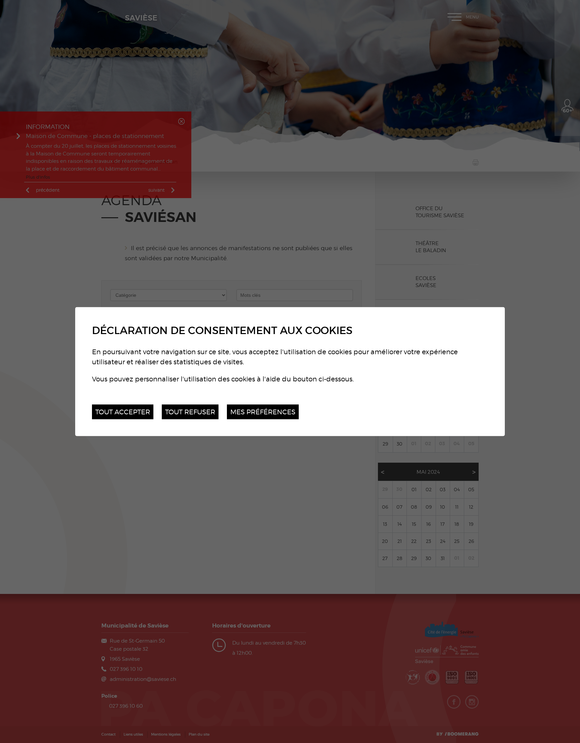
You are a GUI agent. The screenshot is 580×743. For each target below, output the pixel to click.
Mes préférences (262, 411)
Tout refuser (190, 411)
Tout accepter (122, 411)
